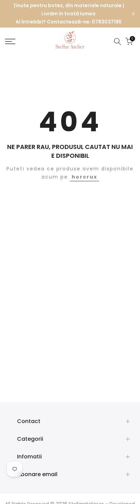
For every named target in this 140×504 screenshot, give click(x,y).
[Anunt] (68, 14)
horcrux (84, 176)
